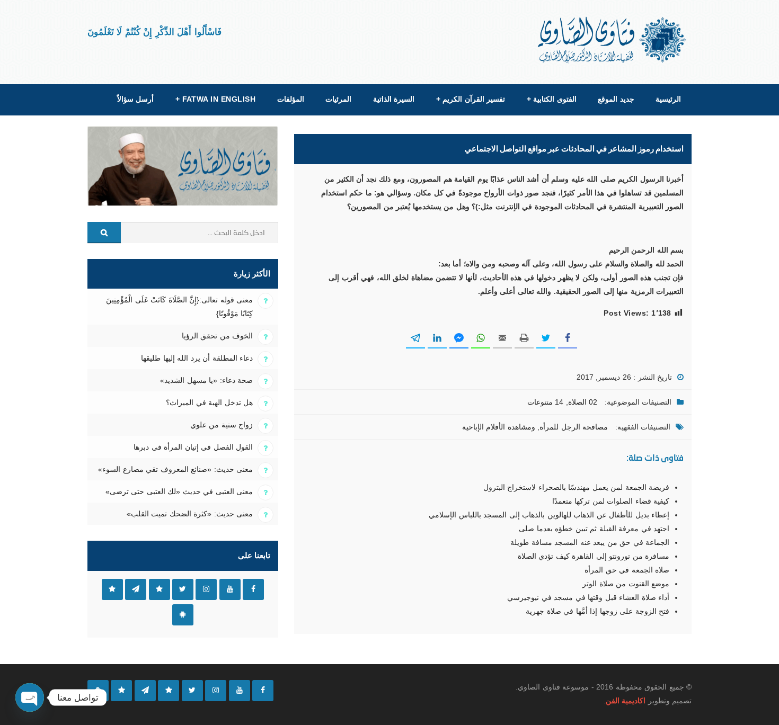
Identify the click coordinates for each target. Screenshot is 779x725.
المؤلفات (290, 99)
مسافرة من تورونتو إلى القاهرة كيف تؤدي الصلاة (593, 556)
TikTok (159, 589)
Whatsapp (112, 589)
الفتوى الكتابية (552, 99)
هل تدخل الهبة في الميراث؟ (209, 402)
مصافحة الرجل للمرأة (573, 427)
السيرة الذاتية (393, 99)
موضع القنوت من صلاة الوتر (625, 583)
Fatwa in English (215, 99)
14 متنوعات (545, 402)
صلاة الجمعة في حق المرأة (627, 570)
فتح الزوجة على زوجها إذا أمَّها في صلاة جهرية (597, 611)
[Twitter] (192, 690)
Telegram (135, 589)
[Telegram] (145, 690)
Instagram (206, 589)
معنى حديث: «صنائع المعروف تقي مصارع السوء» (175, 469)
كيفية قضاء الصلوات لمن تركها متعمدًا (610, 501)
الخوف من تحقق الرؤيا (217, 336)
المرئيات (338, 99)
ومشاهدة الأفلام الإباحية (498, 427)
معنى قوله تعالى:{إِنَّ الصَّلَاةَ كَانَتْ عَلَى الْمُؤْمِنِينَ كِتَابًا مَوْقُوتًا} (179, 307)
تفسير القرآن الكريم (470, 99)
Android (182, 614)
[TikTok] (168, 690)
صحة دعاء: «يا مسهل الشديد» (206, 380)
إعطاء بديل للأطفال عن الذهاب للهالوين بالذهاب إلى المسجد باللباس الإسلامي (549, 515)
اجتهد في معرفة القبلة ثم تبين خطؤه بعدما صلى (594, 528)
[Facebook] (262, 690)
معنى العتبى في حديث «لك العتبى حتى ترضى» (179, 491)
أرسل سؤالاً (135, 99)
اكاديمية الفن (625, 700)
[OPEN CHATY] (29, 697)
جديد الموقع (616, 99)
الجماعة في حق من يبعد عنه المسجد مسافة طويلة (589, 542)
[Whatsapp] (121, 690)
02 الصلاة (582, 402)
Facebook (253, 589)
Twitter (182, 589)
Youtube (230, 589)
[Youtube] (239, 690)
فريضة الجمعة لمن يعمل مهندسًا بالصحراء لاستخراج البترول (576, 487)
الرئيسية (668, 99)
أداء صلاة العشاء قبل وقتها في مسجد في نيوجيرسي (588, 597)
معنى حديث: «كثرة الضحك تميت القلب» (190, 513)
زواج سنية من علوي (221, 424)
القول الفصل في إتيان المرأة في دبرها (193, 447)
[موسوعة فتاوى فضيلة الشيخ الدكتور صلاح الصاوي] (613, 40)
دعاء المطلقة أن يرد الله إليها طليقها (197, 358)
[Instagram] (215, 690)
